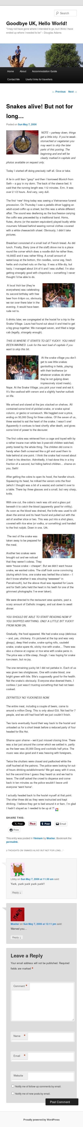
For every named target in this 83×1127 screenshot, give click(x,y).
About (23, 71)
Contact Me (13, 79)
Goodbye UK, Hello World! (36, 23)
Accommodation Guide (44, 71)
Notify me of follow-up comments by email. (38, 1086)
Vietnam (38, 838)
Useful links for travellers (39, 79)
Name (19, 1036)
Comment (20, 986)
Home (10, 71)
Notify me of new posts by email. (32, 1093)
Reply (16, 892)
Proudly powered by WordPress (41, 1119)
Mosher (51, 838)
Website (18, 1075)
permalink (12, 842)
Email (19, 1056)
